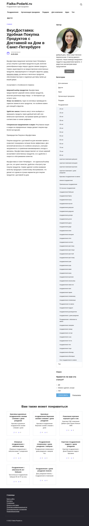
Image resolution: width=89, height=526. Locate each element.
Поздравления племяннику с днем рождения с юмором (44, 444)
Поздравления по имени (67, 304)
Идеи (67, 12)
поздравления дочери (66, 215)
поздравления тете (65, 344)
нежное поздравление (66, 180)
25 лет (61, 112)
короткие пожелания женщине (68, 163)
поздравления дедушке (67, 211)
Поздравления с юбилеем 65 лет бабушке (18, 470)
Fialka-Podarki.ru (19, 3)
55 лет (61, 136)
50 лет (61, 132)
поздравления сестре (66, 333)
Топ (73, 12)
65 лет (61, 143)
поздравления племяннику (67, 296)
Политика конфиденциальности (17, 507)
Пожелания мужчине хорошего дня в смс (71, 417)
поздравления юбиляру (67, 352)
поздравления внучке (66, 203)
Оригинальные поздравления (68, 184)
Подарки (45, 12)
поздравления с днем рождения (69, 315)
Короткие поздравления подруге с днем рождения (70, 444)
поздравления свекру (66, 329)
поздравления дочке (66, 219)
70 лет (61, 147)
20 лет (61, 109)
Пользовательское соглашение (17, 509)
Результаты (76, 395)
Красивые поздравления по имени (70, 176)
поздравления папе (65, 288)
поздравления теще (65, 348)
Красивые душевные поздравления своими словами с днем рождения (18, 417)
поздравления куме (65, 261)
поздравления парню (66, 292)
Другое (10, 18)
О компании (10, 503)
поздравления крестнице (67, 250)
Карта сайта (10, 499)
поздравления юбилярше (67, 356)
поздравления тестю (66, 340)
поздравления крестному (67, 257)
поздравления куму (65, 265)
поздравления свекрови (67, 325)
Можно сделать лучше (66, 388)
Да (59, 385)
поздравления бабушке (67, 192)
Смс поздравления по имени (68, 360)
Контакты (10, 501)
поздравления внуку (66, 199)
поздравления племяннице (68, 300)
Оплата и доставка (13, 505)
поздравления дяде (65, 226)
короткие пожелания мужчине (68, 167)
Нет (59, 391)
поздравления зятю (65, 238)
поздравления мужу (65, 273)
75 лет (61, 151)
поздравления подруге (66, 308)
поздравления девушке (67, 207)
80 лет (61, 155)
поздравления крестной (67, 254)
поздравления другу (66, 223)
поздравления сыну (65, 337)
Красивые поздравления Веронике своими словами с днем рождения (44, 417)
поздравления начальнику (67, 281)
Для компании (57, 12)
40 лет (61, 124)
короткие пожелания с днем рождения (68, 171)
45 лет (61, 128)
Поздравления (12, 12)
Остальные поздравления (67, 188)
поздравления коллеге (66, 242)
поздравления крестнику (67, 246)
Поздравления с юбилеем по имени (68, 320)
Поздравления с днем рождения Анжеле (44, 470)
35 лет (61, 120)
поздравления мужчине (67, 277)
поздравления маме (65, 269)
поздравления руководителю (68, 311)
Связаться (69, 71)
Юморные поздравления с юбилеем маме (18, 444)
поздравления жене (65, 230)
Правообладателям (13, 511)
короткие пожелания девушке (68, 159)
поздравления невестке (67, 284)
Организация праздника (30, 12)
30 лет (61, 116)
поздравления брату (66, 196)
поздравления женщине (67, 234)
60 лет (61, 140)
